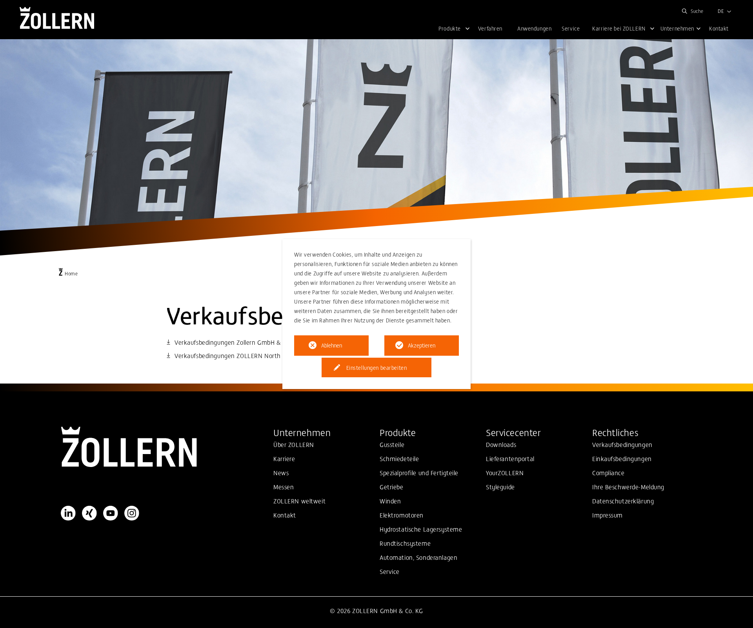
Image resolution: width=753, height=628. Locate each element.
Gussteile (392, 444)
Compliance (608, 472)
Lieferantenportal (510, 458)
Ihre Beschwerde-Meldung (628, 486)
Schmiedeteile (399, 458)
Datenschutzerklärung (623, 500)
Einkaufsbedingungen (622, 458)
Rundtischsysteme (405, 543)
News (281, 472)
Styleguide (500, 486)
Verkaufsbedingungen (622, 444)
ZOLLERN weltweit (299, 500)
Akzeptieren (421, 345)
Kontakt (284, 514)
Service (390, 571)
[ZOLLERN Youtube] (110, 513)
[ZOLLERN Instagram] (131, 513)
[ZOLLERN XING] (89, 513)
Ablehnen (331, 345)
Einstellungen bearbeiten (376, 367)
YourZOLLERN (505, 472)
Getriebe (392, 486)
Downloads (501, 444)
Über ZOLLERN (293, 444)
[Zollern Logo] (164, 447)
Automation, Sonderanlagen (418, 557)
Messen (283, 486)
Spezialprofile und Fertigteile (419, 472)
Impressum (607, 514)
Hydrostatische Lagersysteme (421, 529)
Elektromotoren (402, 514)
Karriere (284, 458)
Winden (390, 500)
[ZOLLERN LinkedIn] (68, 513)
